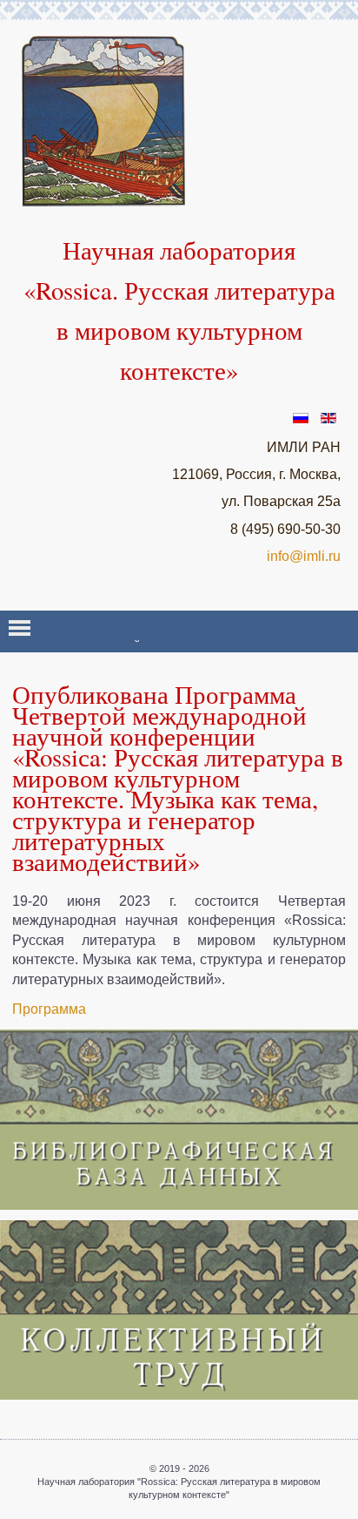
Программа (49, 1009)
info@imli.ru (304, 556)
